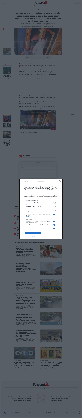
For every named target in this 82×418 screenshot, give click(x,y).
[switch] (54, 202)
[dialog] (41, 209)
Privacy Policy (47, 236)
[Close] (60, 181)
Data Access (41, 236)
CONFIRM (33, 232)
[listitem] (41, 200)
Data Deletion (34, 236)
